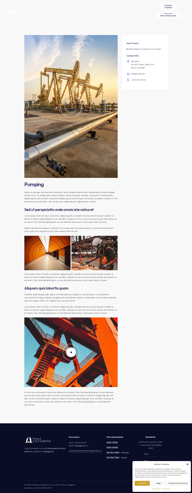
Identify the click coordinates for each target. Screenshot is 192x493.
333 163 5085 (112, 452)
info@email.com (138, 74)
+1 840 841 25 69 (138, 80)
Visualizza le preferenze (177, 483)
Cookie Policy (156, 489)
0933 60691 (112, 447)
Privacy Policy (166, 489)
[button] (187, 464)
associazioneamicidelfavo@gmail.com (85, 451)
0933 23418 (111, 442)
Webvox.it (31, 488)
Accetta (142, 483)
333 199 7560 (112, 457)
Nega (158, 483)
